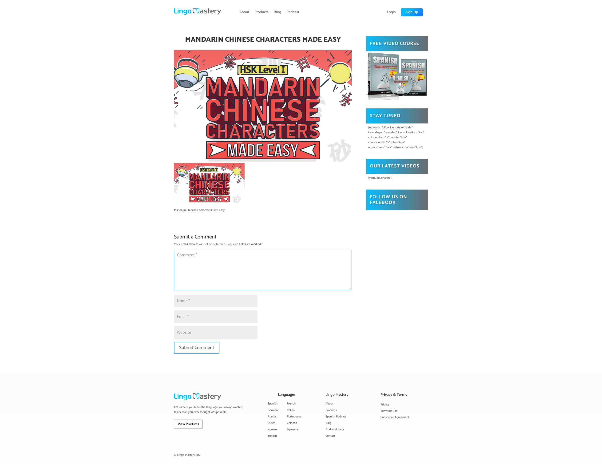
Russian (272, 416)
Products (261, 12)
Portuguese (294, 416)
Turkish (272, 435)
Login (391, 12)
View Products (188, 424)
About (244, 12)
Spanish (272, 403)
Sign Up (412, 12)
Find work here (334, 429)
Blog (277, 12)
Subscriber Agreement (394, 417)
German (273, 410)
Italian (291, 410)
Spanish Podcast (335, 416)
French (291, 403)
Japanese (292, 429)
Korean (272, 429)
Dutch (271, 422)
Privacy (384, 404)
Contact (330, 435)
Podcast (292, 12)
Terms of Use (388, 410)
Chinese (292, 422)
